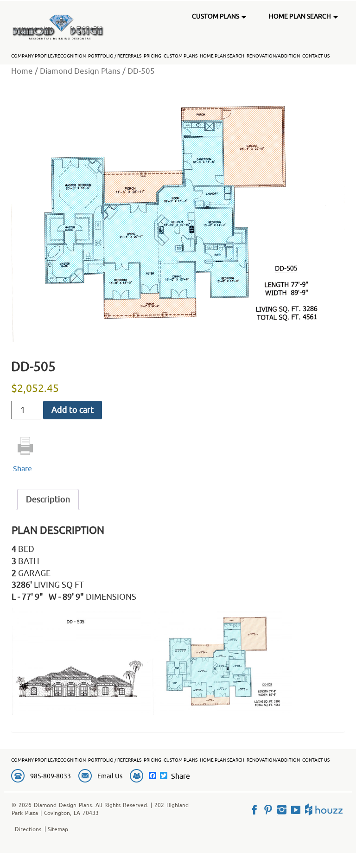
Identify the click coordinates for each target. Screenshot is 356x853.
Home (22, 70)
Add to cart (72, 410)
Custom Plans (180, 55)
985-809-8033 (50, 776)
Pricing (152, 55)
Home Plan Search (222, 55)
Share (22, 468)
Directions (28, 829)
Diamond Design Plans (80, 70)
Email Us (109, 776)
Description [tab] (48, 499)
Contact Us (316, 55)
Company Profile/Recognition (48, 55)
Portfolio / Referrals (114, 55)
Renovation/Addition (273, 55)
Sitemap (58, 829)
